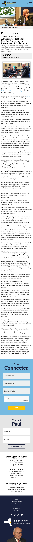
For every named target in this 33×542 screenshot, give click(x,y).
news (16, 20)
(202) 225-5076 (18, 463)
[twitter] (15, 515)
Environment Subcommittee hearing (11, 91)
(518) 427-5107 (18, 477)
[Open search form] (27, 3)
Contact (16, 510)
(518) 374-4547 (18, 491)
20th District (16, 508)
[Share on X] (6, 55)
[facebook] (11, 515)
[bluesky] (22, 515)
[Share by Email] (10, 55)
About (16, 499)
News (16, 506)
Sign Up (16, 407)
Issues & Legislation (16, 503)
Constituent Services (16, 501)
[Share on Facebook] (3, 55)
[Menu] (30, 3)
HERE (28, 96)
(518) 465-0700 (18, 475)
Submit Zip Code (16, 446)
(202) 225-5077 (18, 465)
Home (3, 27)
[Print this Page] (8, 55)
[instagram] (18, 515)
